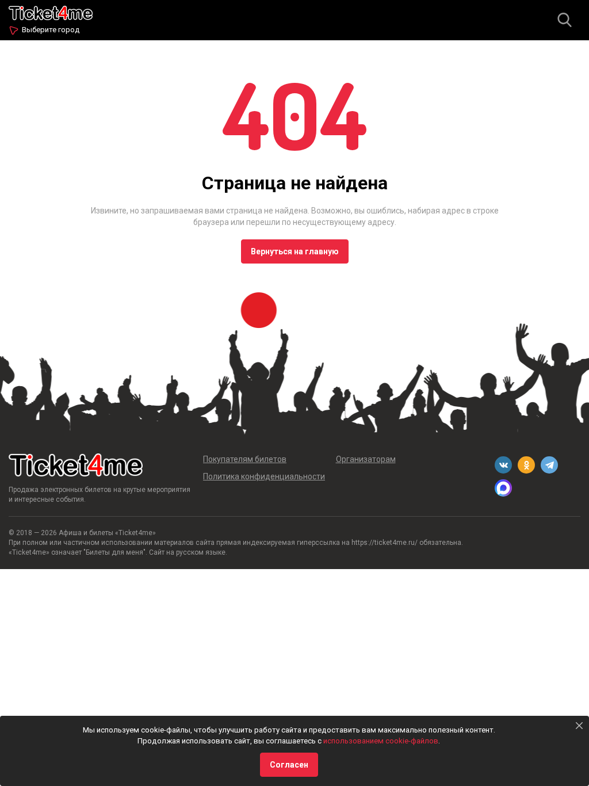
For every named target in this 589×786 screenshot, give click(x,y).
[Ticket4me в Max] (503, 488)
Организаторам (366, 459)
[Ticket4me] (51, 12)
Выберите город (50, 29)
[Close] (579, 725)
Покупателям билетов (244, 459)
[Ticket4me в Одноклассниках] (526, 465)
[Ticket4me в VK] (503, 465)
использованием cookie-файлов (380, 741)
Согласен (289, 764)
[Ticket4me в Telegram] (549, 465)
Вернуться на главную (295, 251)
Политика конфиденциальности (264, 476)
